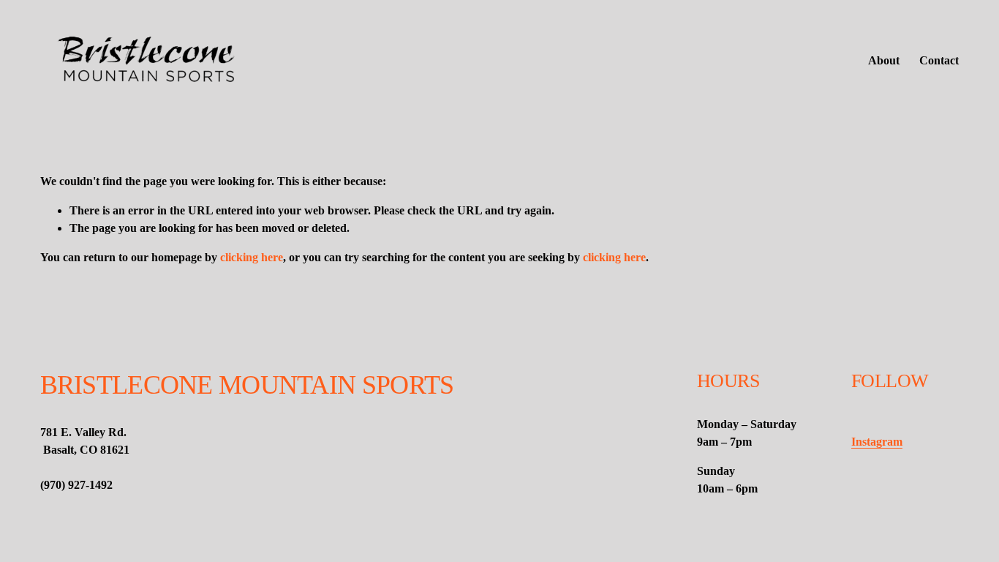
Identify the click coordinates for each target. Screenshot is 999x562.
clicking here (251, 257)
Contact (939, 60)
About (884, 60)
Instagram (876, 441)
